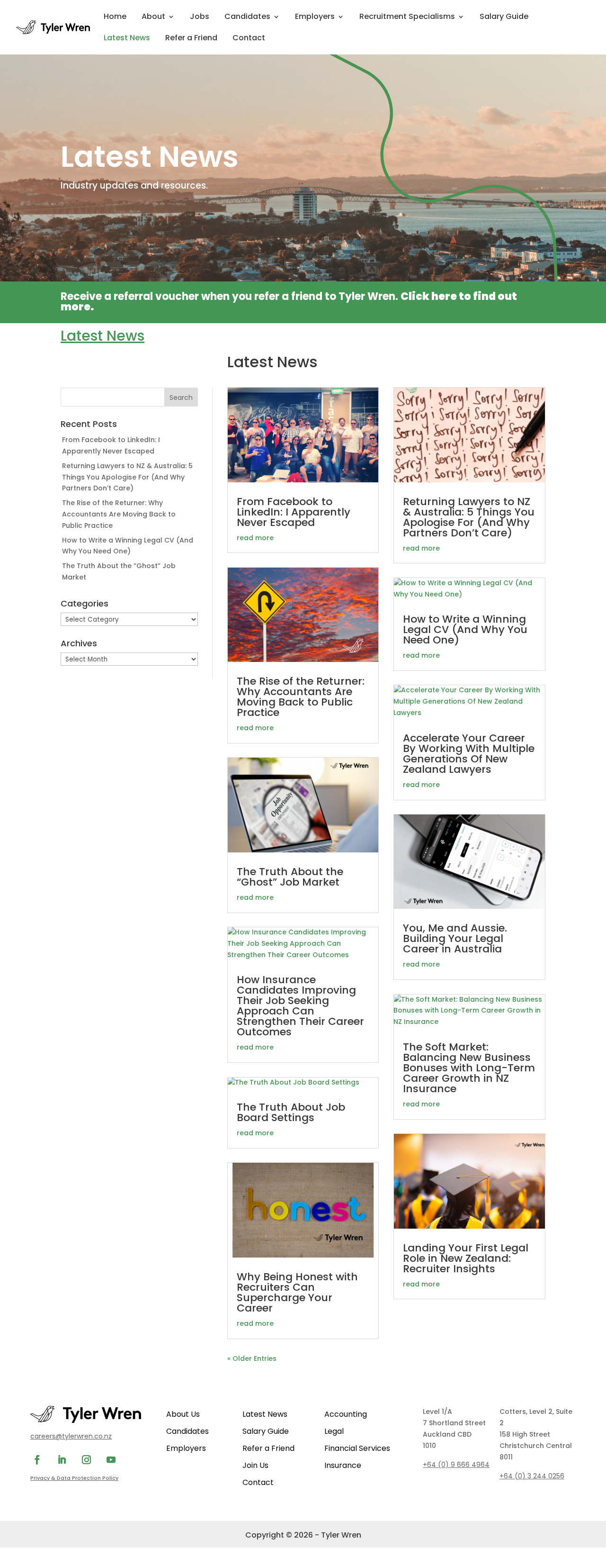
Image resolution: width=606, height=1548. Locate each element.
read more (255, 538)
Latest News (127, 39)
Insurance (342, 1465)
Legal (334, 1431)
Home (115, 17)
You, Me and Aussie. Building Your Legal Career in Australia (455, 938)
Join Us (255, 1465)
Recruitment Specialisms (407, 17)
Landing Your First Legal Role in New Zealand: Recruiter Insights (465, 1258)
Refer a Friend (191, 39)
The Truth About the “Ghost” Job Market (290, 876)
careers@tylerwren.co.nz (71, 1436)
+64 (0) (531, 1476)
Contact (248, 39)
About (153, 17)
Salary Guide (504, 17)
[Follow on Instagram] (86, 1460)
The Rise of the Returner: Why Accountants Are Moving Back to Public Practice (119, 514)
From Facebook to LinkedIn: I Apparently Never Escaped (293, 512)
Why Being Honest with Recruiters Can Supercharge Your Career (297, 1292)
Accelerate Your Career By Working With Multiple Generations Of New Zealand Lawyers (469, 754)
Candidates (247, 17)
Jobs (199, 17)
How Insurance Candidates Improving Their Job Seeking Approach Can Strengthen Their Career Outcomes (300, 1005)
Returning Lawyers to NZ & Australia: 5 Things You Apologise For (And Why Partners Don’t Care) (127, 477)
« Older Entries (251, 1358)
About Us (183, 1414)
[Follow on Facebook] (37, 1460)
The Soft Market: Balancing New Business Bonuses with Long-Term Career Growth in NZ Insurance (469, 1068)
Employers (315, 17)
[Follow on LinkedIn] (62, 1460)
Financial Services (357, 1448)
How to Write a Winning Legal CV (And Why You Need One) (465, 629)
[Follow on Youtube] (111, 1460)
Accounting (345, 1414)
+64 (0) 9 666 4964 (456, 1464)
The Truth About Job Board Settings (291, 1112)
